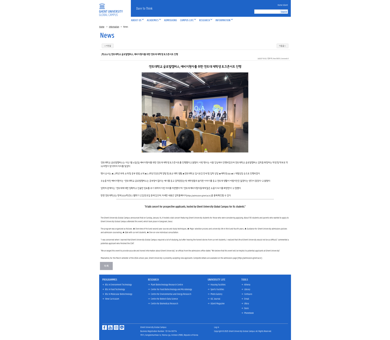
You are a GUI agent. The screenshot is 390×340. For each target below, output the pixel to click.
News (107, 35)
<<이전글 (107, 46)
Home (101, 26)
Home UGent (283, 4)
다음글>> (282, 46)
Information (114, 26)
